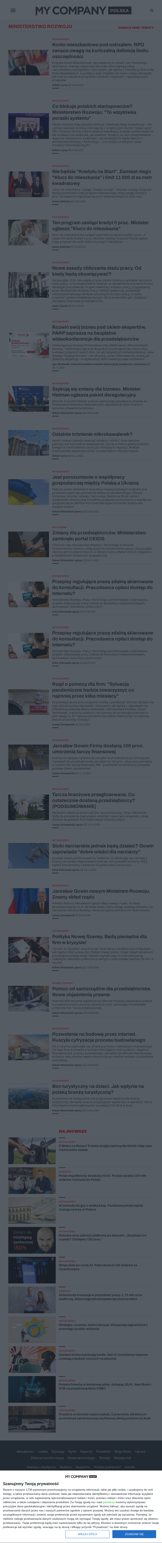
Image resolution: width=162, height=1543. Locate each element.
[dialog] (81, 1507)
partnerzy (109, 1502)
